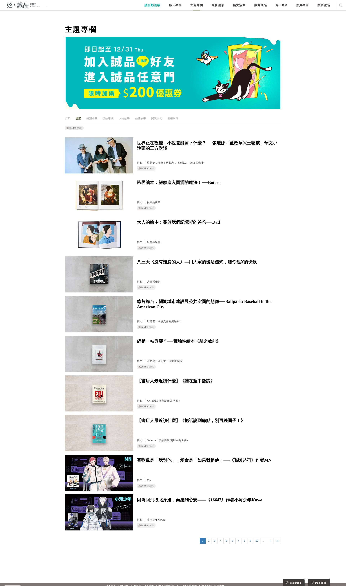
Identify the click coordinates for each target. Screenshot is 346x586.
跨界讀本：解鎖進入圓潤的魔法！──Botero (179, 182)
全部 (67, 118)
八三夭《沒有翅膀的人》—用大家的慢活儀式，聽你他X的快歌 (197, 261)
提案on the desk (73, 128)
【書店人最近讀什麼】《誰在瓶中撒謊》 (176, 380)
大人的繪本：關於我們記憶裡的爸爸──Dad (178, 222)
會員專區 (302, 5)
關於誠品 (324, 5)
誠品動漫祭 (152, 5)
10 (257, 540)
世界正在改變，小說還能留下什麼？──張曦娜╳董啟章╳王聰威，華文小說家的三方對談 (207, 145)
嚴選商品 (260, 5)
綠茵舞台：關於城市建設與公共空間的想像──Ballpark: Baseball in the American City (204, 304)
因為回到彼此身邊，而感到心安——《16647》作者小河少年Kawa (199, 499)
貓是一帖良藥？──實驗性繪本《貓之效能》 (179, 341)
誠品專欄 (108, 118)
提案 (78, 118)
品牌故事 (140, 118)
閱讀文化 (156, 118)
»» (277, 540)
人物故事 (124, 118)
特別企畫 (91, 118)
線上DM (281, 5)
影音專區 (175, 5)
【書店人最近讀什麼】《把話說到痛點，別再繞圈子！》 (191, 420)
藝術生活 (173, 118)
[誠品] (23, 5)
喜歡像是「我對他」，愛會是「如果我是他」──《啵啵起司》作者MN (204, 460)
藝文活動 (239, 5)
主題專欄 (196, 5)
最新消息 (218, 5)
